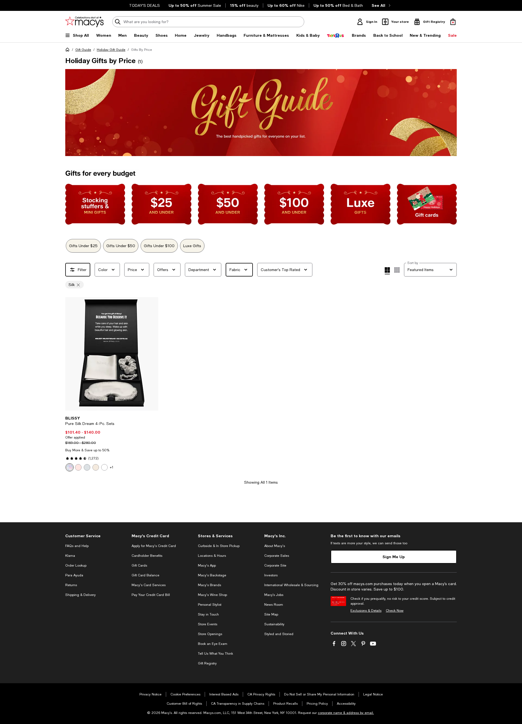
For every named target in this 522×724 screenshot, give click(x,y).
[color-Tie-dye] (69, 467)
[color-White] (104, 467)
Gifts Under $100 (159, 246)
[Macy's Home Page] (84, 21)
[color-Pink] (78, 467)
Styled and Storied (278, 634)
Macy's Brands (209, 585)
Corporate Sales (276, 556)
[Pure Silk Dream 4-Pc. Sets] (111, 354)
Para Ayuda (74, 575)
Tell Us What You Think (215, 653)
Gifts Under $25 (83, 246)
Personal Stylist (209, 605)
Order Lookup (75, 565)
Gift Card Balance (145, 575)
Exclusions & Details (365, 611)
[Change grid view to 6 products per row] (397, 270)
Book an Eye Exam (212, 644)
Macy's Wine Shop (212, 595)
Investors (271, 575)
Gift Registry (207, 663)
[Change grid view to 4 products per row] (387, 270)
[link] (111, 443)
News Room (273, 605)
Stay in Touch (208, 614)
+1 (111, 467)
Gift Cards (139, 565)
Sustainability (274, 624)
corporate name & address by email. (346, 713)
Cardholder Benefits (147, 556)
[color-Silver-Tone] (87, 467)
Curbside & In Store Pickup (219, 546)
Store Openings (210, 634)
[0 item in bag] (453, 21)
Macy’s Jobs (273, 595)
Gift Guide (83, 50)
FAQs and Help (77, 546)
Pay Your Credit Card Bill (151, 595)
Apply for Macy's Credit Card (154, 546)
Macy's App (207, 565)
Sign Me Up (394, 556)
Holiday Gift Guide (111, 50)
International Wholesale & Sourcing (291, 585)
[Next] (152, 354)
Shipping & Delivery (80, 595)
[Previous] (72, 354)
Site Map (271, 614)
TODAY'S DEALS (144, 5)
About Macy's (274, 546)
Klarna (70, 556)
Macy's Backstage (212, 575)
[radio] (69, 467)
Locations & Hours (212, 556)
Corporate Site (275, 565)
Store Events (207, 624)
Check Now (394, 611)
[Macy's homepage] (68, 50)
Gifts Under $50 (120, 246)
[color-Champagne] (95, 467)
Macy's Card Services (149, 585)
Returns (71, 585)
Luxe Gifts (192, 246)
